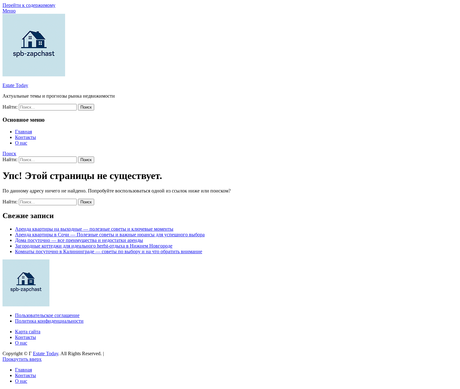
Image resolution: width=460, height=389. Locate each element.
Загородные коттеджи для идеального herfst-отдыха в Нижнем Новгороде (93, 245)
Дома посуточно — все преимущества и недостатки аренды (79, 240)
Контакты (25, 137)
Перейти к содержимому (29, 5)
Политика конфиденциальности (49, 321)
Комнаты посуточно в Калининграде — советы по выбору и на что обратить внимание (108, 251)
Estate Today (15, 85)
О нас (21, 143)
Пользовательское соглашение (47, 315)
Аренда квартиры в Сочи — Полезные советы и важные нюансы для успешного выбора (110, 234)
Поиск (9, 153)
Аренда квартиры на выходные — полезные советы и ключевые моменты (94, 229)
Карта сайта (27, 331)
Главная (23, 131)
